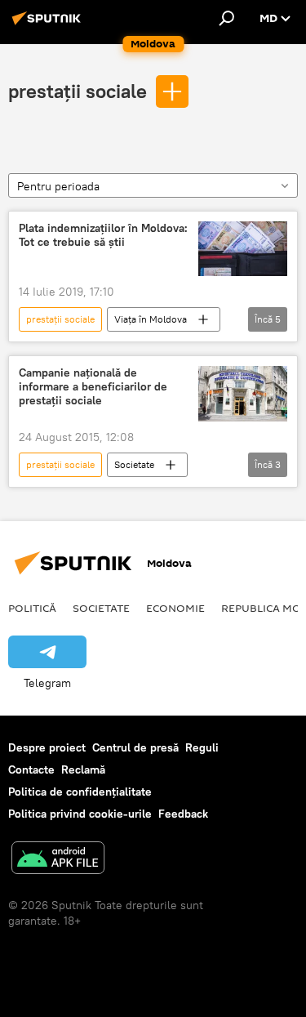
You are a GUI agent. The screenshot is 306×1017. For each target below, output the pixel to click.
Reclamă (83, 769)
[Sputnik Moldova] (49, 24)
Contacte (31, 769)
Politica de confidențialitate (80, 791)
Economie (175, 607)
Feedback (183, 813)
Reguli (202, 747)
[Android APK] (57, 859)
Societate (134, 464)
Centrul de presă (135, 747)
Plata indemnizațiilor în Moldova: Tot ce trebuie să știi (103, 235)
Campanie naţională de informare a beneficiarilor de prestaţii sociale (93, 387)
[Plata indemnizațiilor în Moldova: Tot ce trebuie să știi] (242, 249)
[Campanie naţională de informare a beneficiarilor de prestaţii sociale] (242, 394)
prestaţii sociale (77, 90)
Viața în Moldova (150, 319)
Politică (32, 607)
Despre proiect (47, 747)
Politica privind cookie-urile (80, 813)
